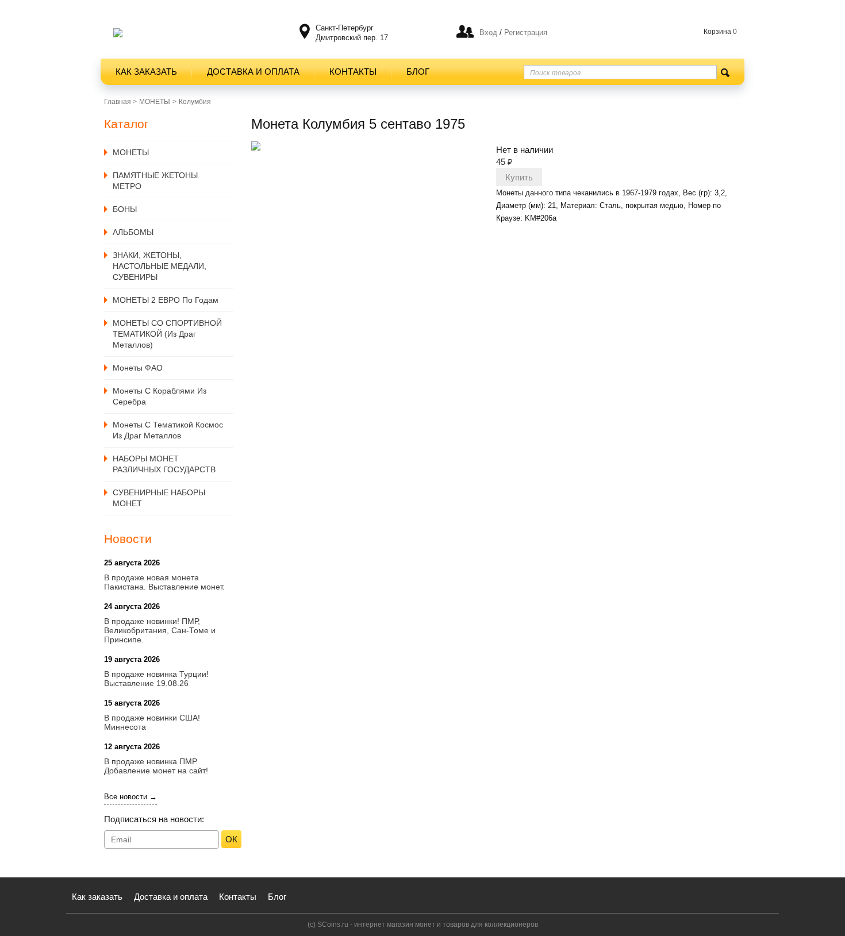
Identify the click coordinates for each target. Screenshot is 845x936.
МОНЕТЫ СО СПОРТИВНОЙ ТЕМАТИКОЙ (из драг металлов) (167, 333)
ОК (231, 839)
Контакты (353, 71)
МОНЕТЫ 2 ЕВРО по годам (165, 300)
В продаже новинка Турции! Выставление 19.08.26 (156, 678)
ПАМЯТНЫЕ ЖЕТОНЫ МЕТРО (155, 181)
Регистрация (524, 32)
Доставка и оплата (253, 71)
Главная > (120, 102)
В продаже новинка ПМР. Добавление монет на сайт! (156, 766)
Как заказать (146, 71)
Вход (488, 32)
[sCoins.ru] (117, 32)
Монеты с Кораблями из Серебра (159, 396)
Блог (417, 71)
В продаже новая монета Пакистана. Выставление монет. (164, 582)
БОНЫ (125, 209)
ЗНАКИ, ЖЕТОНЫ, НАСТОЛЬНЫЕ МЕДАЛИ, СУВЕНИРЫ (159, 266)
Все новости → (130, 796)
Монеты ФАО (138, 367)
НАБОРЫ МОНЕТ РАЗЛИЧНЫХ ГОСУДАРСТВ (164, 464)
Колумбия (195, 102)
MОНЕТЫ (154, 102)
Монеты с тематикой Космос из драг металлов (168, 430)
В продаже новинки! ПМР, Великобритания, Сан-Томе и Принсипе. (160, 630)
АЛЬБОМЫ (133, 232)
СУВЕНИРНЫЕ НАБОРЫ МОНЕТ (159, 498)
